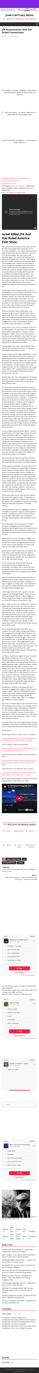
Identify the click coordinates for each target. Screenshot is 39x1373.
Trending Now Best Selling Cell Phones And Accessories (19, 1320)
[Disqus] (19, 908)
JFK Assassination (9, 862)
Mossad (20, 862)
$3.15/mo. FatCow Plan (17, 186)
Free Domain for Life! (9, 183)
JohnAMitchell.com (19, 1371)
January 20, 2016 (8, 36)
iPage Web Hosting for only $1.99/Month (15, 178)
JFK (24, 859)
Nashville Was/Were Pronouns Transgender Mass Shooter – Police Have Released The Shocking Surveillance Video (17, 1278)
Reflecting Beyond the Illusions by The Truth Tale (19, 824)
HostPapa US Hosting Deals (11, 181)
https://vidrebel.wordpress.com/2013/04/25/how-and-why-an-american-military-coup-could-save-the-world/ (19, 763)
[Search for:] (19, 1104)
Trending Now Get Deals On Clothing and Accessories (18, 1322)
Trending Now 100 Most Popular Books (14, 1318)
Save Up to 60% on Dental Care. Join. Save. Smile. (17, 994)
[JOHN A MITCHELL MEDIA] (19, 10)
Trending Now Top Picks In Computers (14, 1324)
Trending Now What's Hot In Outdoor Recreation (17, 1328)
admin (17, 36)
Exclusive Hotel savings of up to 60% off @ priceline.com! (19, 990)
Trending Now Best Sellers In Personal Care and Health (19, 1326)
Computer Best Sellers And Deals (12, 992)
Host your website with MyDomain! (13, 192)
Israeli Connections (13, 859)
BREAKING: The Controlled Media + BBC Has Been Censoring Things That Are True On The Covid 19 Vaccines (17, 1290)
